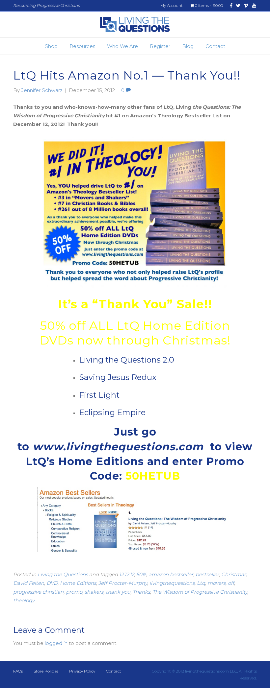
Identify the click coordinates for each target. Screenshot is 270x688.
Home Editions (78, 583)
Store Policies (46, 671)
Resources (82, 46)
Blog (188, 46)
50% (141, 574)
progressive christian (38, 592)
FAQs (18, 671)
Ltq (201, 583)
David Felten (28, 583)
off (231, 583)
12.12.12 (126, 574)
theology (24, 600)
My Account (171, 5)
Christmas (233, 574)
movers (216, 583)
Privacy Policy (82, 671)
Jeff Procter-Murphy (122, 583)
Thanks (141, 592)
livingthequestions (172, 583)
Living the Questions (63, 574)
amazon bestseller (170, 574)
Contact (215, 46)
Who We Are (122, 46)
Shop (51, 46)
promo (74, 592)
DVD (52, 583)
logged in (56, 643)
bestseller (207, 574)
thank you (118, 592)
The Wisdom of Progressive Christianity (199, 592)
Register (160, 46)
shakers (94, 592)
